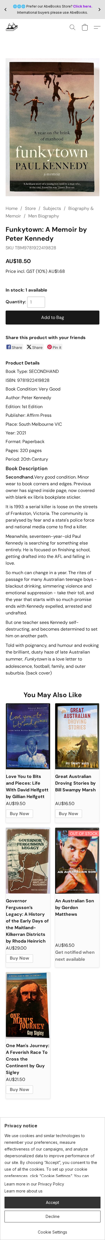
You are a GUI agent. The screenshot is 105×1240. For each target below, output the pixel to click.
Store (30, 208)
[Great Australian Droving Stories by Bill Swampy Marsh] (77, 736)
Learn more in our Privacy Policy (34, 1184)
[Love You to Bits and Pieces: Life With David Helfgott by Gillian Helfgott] (28, 736)
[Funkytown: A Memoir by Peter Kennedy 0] (52, 127)
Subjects (52, 208)
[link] (52, 1230)
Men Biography (43, 216)
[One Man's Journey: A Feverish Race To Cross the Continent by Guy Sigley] (28, 1005)
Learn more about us (23, 1191)
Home (12, 208)
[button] (12, 27)
